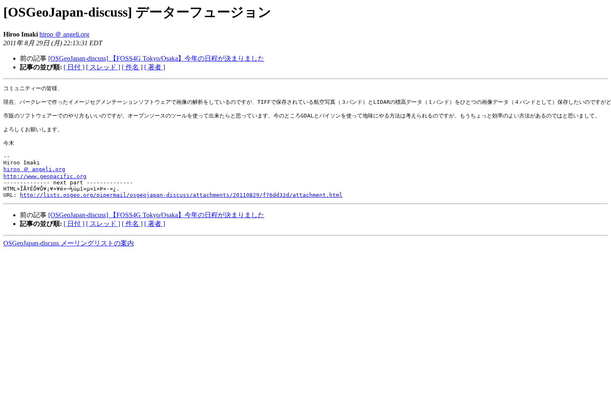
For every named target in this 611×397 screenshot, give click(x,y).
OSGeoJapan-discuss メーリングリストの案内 (68, 243)
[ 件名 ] (132, 67)
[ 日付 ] (74, 67)
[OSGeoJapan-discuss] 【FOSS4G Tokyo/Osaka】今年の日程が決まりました (156, 58)
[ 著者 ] (154, 67)
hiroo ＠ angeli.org (64, 34)
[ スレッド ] (103, 67)
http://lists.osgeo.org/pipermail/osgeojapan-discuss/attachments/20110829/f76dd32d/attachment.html (181, 195)
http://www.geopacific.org (44, 176)
